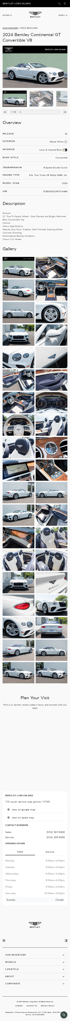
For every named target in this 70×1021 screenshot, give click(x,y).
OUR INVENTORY (10, 28)
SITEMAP (18, 1006)
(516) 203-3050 (56, 837)
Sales (20, 851)
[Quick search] (63, 1014)
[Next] (64, 112)
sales (8, 832)
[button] (35, 955)
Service (50, 852)
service (9, 837)
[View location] (64, 3)
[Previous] (5, 112)
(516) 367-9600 (56, 832)
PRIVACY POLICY (48, 1006)
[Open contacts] (59, 3)
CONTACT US (31, 1006)
